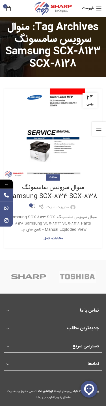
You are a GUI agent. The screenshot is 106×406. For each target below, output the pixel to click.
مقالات (53, 177)
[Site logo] (53, 8)
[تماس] (6, 194)
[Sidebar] (99, 129)
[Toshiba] (77, 277)
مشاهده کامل (53, 238)
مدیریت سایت (57, 207)
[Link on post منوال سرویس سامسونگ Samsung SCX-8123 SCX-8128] (53, 133)
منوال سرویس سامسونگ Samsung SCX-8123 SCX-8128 (53, 192)
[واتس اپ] (6, 207)
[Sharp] (28, 277)
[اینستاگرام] (6, 220)
